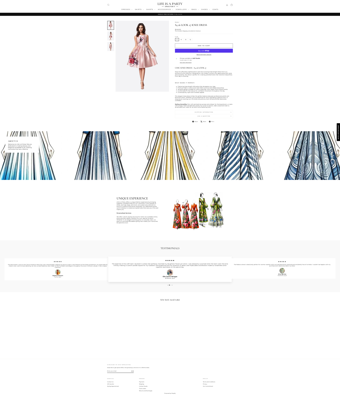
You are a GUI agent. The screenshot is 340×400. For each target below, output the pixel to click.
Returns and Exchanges (145, 390)
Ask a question (204, 116)
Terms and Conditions (209, 381)
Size (176, 36)
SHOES (204, 9)
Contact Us (110, 381)
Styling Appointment (113, 386)
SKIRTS (138, 9)
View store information (186, 62)
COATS (215, 9)
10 (185, 39)
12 (190, 39)
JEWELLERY (182, 9)
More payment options (204, 54)
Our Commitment (208, 386)
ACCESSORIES (165, 9)
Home (176, 22)
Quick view (122, 343)
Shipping (185, 31)
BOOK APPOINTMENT (338, 132)
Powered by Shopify (170, 393)
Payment (141, 381)
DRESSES (126, 9)
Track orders (142, 388)
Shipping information (204, 112)
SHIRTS (150, 9)
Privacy (205, 384)
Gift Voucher (110, 384)
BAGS (194, 9)
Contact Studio (143, 386)
